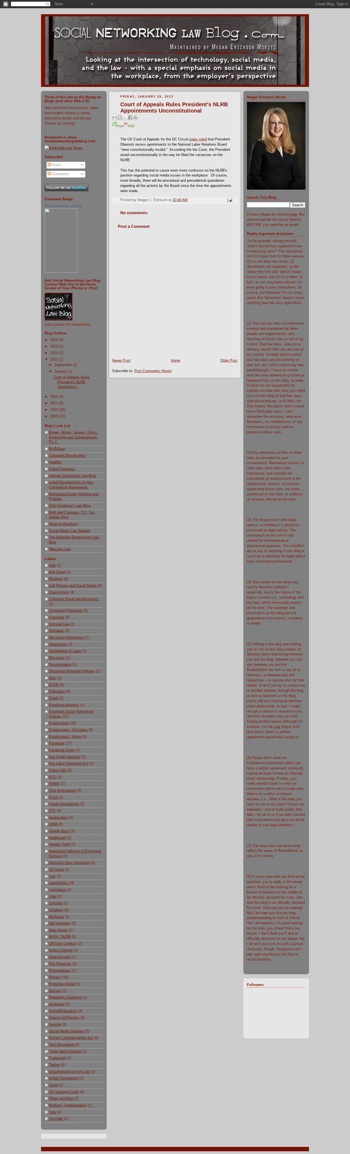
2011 (54, 403)
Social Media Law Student (69, 531)
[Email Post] (228, 200)
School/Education (63, 1011)
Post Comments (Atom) (153, 371)
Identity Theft (59, 844)
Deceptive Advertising (66, 638)
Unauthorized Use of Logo (69, 1072)
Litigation (56, 910)
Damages (56, 631)
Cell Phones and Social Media (73, 586)
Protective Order (62, 984)
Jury (52, 876)
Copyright (56, 617)
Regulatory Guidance (65, 997)
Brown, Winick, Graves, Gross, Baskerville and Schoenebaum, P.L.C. (73, 437)
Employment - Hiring (65, 737)
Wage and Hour (61, 1098)
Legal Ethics (59, 883)
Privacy (55, 977)
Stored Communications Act (71, 1038)
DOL (52, 678)
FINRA (54, 784)
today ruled (198, 139)
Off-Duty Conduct (63, 944)
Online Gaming (60, 950)
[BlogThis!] (119, 117)
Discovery (57, 658)
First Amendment (62, 791)
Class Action (59, 592)
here (293, 214)
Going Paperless (62, 469)
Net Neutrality (60, 923)
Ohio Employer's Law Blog (70, 506)
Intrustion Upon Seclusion (69, 863)
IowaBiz (55, 462)
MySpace (56, 917)
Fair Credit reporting (64, 757)
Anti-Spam (57, 572)
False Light (57, 770)
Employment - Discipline (68, 730)
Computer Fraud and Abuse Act (73, 599)
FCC (52, 777)
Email (53, 698)
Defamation (58, 644)
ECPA (54, 685)
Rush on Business (63, 524)
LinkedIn (55, 903)
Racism (55, 991)
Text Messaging (61, 1045)
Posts (56, 165)
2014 (54, 353)
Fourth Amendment (64, 804)
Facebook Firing (61, 750)
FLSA (53, 797)
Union (53, 1085)
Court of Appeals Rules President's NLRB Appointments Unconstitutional (174, 107)
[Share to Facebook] (130, 117)
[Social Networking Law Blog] (61, 271)
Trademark (57, 1058)
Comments (60, 174)
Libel (52, 897)
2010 (54, 410)
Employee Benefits (64, 705)
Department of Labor (65, 651)
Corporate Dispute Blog (67, 456)
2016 (54, 340)
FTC (52, 811)
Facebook (57, 743)
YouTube (56, 1119)
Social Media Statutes (66, 1031)
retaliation (56, 1004)
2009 (54, 416)
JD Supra (56, 870)
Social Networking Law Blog (63, 205)
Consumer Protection (65, 611)
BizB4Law (57, 449)
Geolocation (58, 818)
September (63, 365)
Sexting (55, 1024)
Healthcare (57, 838)
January (61, 371)
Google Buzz (59, 831)
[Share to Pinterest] (135, 117)
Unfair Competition (63, 1078)
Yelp (52, 1112)
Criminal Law (59, 624)
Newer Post (121, 361)
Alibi (52, 565)
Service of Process (64, 1018)
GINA (53, 824)
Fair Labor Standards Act (68, 764)
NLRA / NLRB (60, 937)
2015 (54, 346)
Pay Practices (60, 964)
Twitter (54, 1065)
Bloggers (56, 579)
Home (175, 361)
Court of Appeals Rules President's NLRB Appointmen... (71, 382)
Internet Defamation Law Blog (72, 476)
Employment (59, 723)
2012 (54, 397)
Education (57, 691)
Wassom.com (60, 549)
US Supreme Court (64, 1092)
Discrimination (60, 665)
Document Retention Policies (72, 671)
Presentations (60, 971)
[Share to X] (125, 117)
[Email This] (114, 117)
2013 (54, 359)
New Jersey (58, 930)
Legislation (57, 890)
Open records (59, 957)
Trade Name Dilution (65, 1051)
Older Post (228, 361)
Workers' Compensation (67, 1105)
